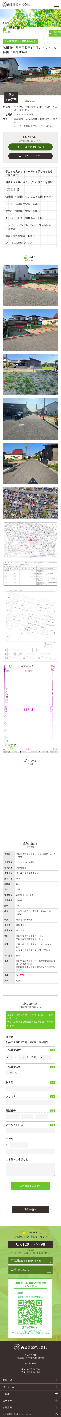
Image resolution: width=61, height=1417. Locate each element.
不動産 (6, 1394)
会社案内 (7, 1407)
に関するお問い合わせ (26, 1260)
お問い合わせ (20, 1269)
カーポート (8, 1401)
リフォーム (8, 1387)
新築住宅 (7, 1380)
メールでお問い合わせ (32, 147)
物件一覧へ (30, 1209)
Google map (30, 1363)
